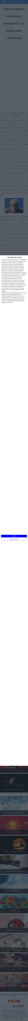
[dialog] (14, 510)
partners (9, 259)
